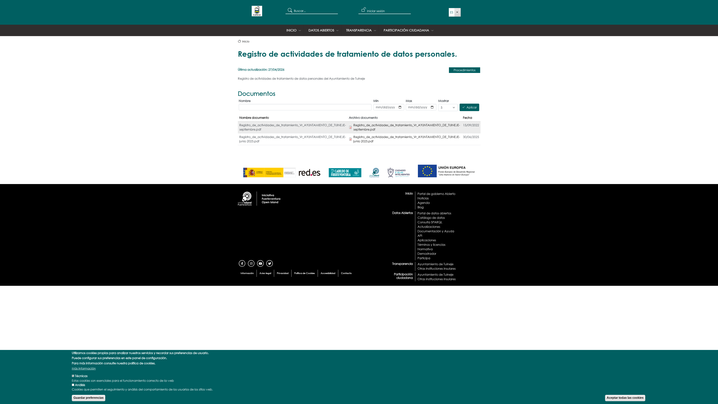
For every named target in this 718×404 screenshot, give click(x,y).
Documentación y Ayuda (436, 231)
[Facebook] (242, 263)
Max (409, 101)
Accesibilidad (328, 273)
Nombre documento (254, 118)
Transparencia (359, 30)
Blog (421, 207)
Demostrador (427, 253)
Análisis (80, 385)
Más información (84, 368)
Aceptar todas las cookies (625, 397)
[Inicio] (256, 12)
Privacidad (283, 273)
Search (290, 10)
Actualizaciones (429, 227)
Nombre (245, 101)
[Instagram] (251, 263)
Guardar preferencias (88, 397)
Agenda (424, 203)
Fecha (467, 118)
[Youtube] (260, 263)
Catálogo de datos (431, 218)
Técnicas (81, 376)
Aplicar (472, 107)
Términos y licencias (431, 245)
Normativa (425, 249)
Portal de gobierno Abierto (436, 194)
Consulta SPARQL (430, 222)
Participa (424, 258)
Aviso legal (265, 273)
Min (376, 101)
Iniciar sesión (376, 11)
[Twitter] (269, 263)
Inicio (291, 30)
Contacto (346, 273)
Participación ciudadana (406, 30)
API (420, 236)
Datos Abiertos (321, 30)
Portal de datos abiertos (434, 213)
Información (247, 273)
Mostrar (443, 101)
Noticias (423, 198)
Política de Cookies (304, 273)
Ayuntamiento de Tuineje (435, 264)
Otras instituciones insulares (437, 268)
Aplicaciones (427, 240)
